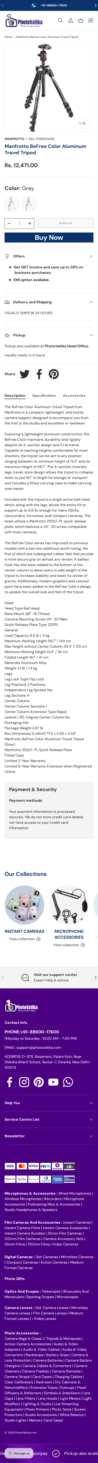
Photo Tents (61, 1409)
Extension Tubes (44, 1387)
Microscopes (67, 1296)
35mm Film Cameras (64, 1233)
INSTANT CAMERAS (24, 931)
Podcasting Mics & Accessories (54, 1204)
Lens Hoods (47, 1398)
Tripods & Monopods (63, 1338)
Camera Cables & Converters (47, 1365)
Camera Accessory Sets (63, 1238)
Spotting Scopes (40, 1296)
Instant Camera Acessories (65, 1227)
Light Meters (70, 1398)
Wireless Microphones (23, 1198)
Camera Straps (17, 1376)
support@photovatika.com (38, 1047)
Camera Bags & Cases (23, 1338)
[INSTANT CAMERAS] (24, 905)
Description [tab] (15, 395)
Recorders (53, 1198)
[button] (81, 20)
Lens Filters (25, 1398)
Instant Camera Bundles (25, 1233)
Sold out (65, 223)
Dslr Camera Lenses (52, 1307)
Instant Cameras (77, 1222)
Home (8, 37)
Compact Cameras (22, 1262)
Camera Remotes (66, 1371)
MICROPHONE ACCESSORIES (69, 934)
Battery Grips (57, 1355)
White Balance (72, 1414)
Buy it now (49, 239)
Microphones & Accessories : (31, 1193)
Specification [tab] (44, 395)
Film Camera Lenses (50, 1313)
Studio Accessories (41, 1414)
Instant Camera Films (22, 1227)
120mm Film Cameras (23, 1238)
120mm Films (39, 1244)
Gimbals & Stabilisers (62, 1393)
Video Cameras (65, 1244)
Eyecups (67, 1387)
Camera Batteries (48, 1360)
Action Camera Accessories (28, 1344)
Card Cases (42, 1376)
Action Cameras (54, 1262)
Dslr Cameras (47, 1257)
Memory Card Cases (46, 1420)
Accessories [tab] (74, 395)
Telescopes (51, 1291)
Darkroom (44, 1382)
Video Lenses (45, 1318)
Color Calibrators (19, 1382)
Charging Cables (68, 1376)
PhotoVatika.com (26, 1432)
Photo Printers (37, 1409)
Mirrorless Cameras (77, 1257)
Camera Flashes (35, 1371)
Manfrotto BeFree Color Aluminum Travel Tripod (47, 37)
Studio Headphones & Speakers (31, 1209)
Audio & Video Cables (41, 1349)
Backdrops (35, 1355)
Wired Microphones (74, 1193)
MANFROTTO (14, 139)
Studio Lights (15, 1420)
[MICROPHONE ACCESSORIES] (69, 905)
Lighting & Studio (37, 1404)
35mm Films (15, 1244)
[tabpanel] (49, 589)
